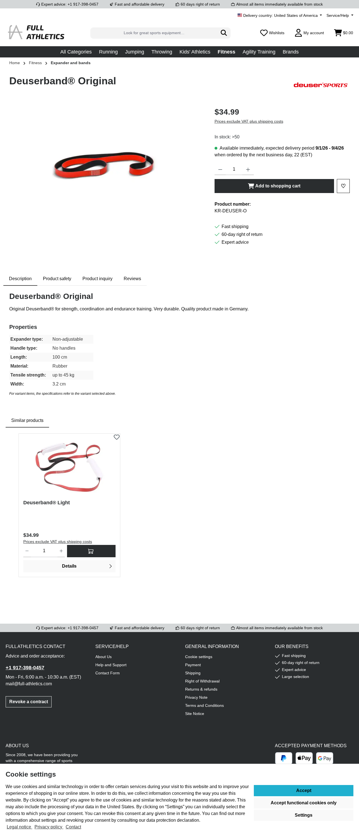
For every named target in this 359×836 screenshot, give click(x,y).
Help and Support (110, 665)
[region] (106, 166)
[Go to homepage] (36, 33)
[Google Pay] (324, 758)
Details (69, 566)
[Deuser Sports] (322, 85)
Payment (193, 665)
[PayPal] (284, 758)
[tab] (20, 279)
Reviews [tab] (132, 278)
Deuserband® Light (46, 502)
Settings (303, 815)
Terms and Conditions (204, 705)
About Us (103, 656)
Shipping (193, 673)
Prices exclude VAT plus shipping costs (249, 121)
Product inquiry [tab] (97, 278)
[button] (76, 51)
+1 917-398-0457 (25, 667)
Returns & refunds (201, 689)
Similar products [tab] (27, 420)
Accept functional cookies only (304, 802)
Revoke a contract (28, 701)
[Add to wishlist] (117, 436)
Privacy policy (48, 827)
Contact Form (107, 673)
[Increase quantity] (248, 169)
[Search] (224, 33)
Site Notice (194, 713)
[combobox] (154, 33)
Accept (303, 790)
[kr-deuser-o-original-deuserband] (106, 166)
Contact (73, 827)
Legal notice (19, 827)
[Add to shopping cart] (91, 551)
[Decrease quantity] (220, 169)
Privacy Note (196, 697)
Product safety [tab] (57, 278)
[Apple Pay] (304, 758)
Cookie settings (198, 656)
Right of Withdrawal (202, 681)
